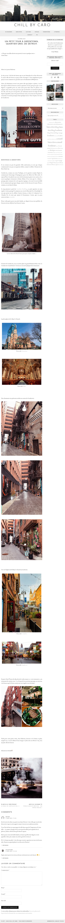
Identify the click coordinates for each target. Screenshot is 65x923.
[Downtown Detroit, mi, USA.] (59, 97)
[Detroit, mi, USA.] (51, 88)
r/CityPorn (24, 633)
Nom (3, 888)
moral (57, 150)
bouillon (60, 135)
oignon (54, 152)
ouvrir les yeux (58, 152)
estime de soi (50, 148)
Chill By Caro (32, 25)
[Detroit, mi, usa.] (59, 88)
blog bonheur (56, 130)
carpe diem (49, 139)
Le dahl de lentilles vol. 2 (10, 805)
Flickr (24, 386)
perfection (52, 154)
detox (57, 146)
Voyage (37, 31)
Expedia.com (24, 665)
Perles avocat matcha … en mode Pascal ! (32, 806)
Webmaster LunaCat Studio (55, 921)
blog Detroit (51, 133)
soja (52, 160)
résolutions (60, 158)
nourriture (50, 152)
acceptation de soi (52, 122)
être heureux (61, 164)
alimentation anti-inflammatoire (55, 124)
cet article (11, 197)
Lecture (28, 31)
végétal (48, 162)
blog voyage (58, 133)
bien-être (51, 126)
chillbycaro (9, 849)
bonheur (50, 135)
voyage (60, 160)
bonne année (56, 135)
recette (60, 156)
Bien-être (19, 31)
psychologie (53, 156)
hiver (59, 148)
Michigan (52, 150)
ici (35, 253)
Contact (29, 34)
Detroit (60, 146)
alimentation (58, 122)
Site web (3, 900)
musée (60, 150)
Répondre (5, 845)
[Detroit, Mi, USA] (51, 97)
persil (55, 154)
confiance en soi (53, 139)
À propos (57, 31)
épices (57, 164)
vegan (56, 160)
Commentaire (5, 870)
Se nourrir (8, 31)
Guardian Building (21, 189)
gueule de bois (56, 148)
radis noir (56, 156)
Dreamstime (24, 351)
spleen (54, 160)
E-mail (3, 894)
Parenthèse (46, 31)
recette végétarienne (52, 158)
